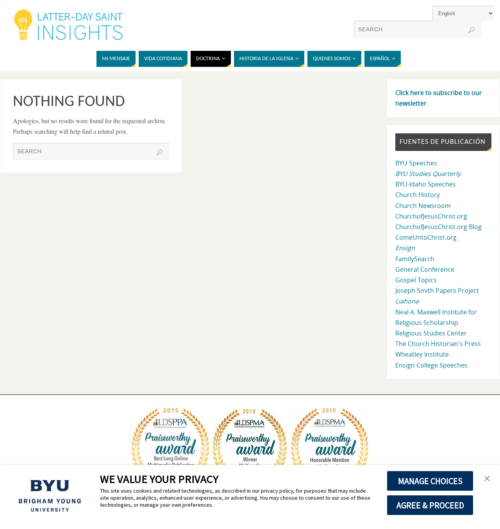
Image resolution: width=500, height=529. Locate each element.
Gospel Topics (416, 280)
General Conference (424, 269)
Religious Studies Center (431, 333)
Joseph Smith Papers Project (437, 290)
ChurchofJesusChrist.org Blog (438, 226)
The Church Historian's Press (438, 343)
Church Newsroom (423, 205)
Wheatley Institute (422, 354)
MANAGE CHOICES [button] (430, 480)
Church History (417, 194)
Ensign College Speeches (431, 365)
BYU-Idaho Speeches (425, 184)
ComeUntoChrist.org (426, 237)
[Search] (471, 30)
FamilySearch (414, 259)
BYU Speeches (416, 163)
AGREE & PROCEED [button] (430, 505)
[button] (487, 479)
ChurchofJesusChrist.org (431, 216)
